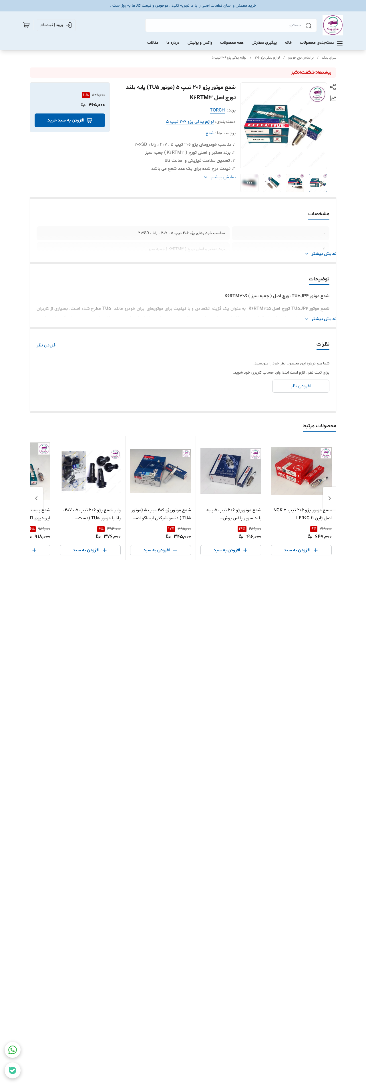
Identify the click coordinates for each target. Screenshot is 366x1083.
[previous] (330, 498)
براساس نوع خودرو (301, 57)
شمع (210, 133)
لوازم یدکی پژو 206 (267, 57)
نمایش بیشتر (323, 254)
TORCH (217, 110)
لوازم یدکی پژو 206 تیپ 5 (229, 57)
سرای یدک (329, 57)
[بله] (13, 1070)
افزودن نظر (47, 345)
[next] (36, 498)
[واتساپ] (13, 1050)
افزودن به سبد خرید (65, 120)
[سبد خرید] (26, 25)
